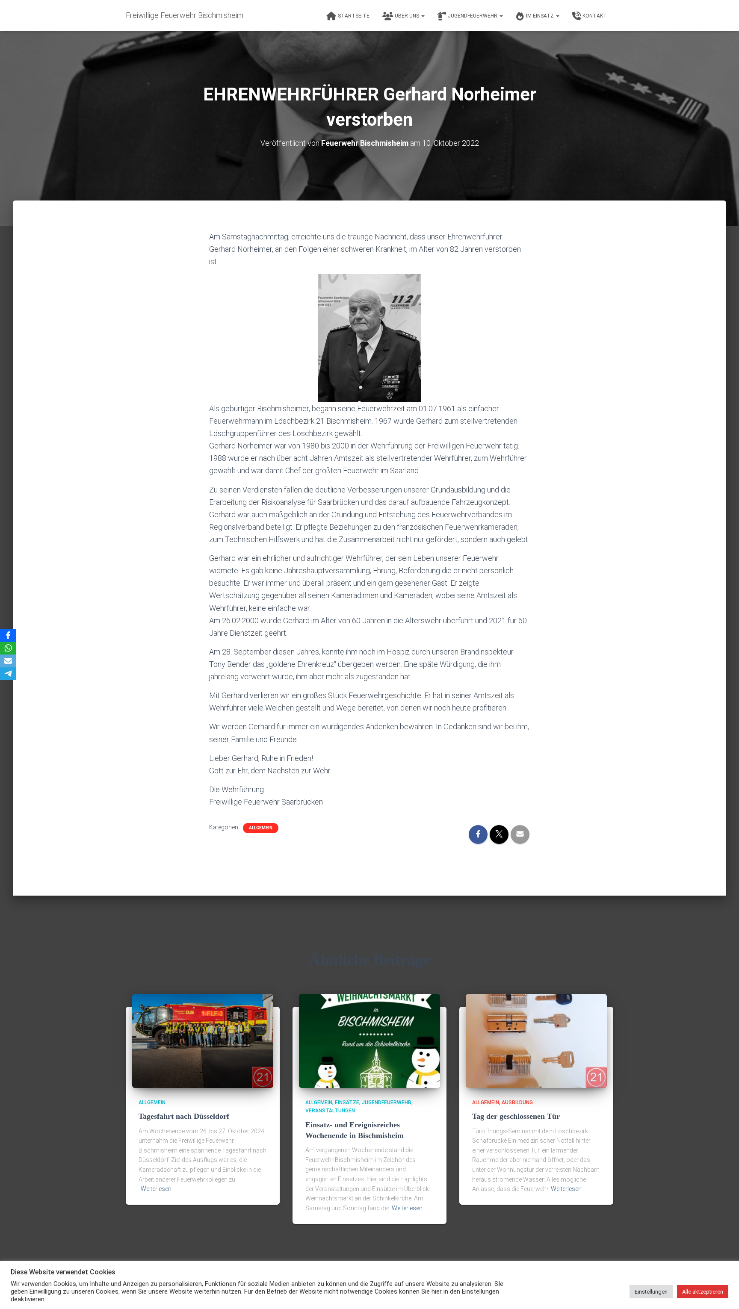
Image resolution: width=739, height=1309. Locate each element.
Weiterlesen (156, 1188)
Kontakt (594, 16)
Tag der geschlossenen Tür (516, 1116)
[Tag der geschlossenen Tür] (536, 1040)
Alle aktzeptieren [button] (702, 1291)
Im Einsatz (540, 16)
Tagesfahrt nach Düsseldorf (184, 1116)
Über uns (407, 16)
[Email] (8, 660)
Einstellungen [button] (651, 1291)
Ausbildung (517, 1103)
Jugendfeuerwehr (473, 16)
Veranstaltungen (330, 1111)
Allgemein (260, 827)
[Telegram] (8, 673)
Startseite (354, 16)
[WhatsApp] (8, 648)
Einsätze (347, 1103)
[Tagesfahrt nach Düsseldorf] (202, 1040)
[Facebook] (8, 635)
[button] (422, 16)
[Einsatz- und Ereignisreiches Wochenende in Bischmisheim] (369, 1040)
